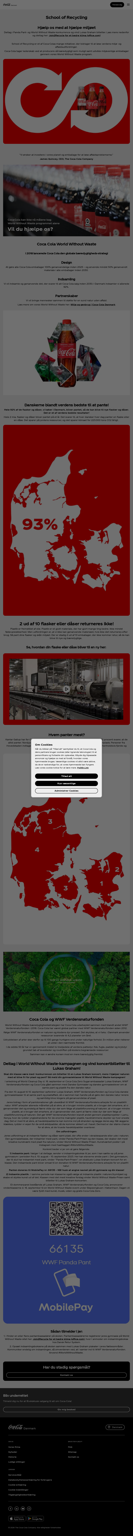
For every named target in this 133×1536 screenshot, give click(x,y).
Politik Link (83, 768)
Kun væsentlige (66, 783)
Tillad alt (66, 776)
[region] (66, 768)
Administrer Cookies (66, 790)
